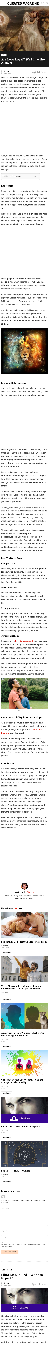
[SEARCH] (42, 3)
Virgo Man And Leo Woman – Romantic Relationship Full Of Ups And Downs (22, 987)
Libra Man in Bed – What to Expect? (20, 1126)
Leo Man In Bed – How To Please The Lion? (24, 941)
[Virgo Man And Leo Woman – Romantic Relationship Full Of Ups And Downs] (24, 969)
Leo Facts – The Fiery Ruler (15, 1170)
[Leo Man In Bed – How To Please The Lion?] (24, 925)
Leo (15, 908)
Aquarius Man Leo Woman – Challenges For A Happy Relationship (22, 1034)
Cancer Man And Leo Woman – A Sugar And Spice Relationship (22, 1081)
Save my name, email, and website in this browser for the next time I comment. (23, 1245)
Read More (7, 952)
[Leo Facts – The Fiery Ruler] (24, 1154)
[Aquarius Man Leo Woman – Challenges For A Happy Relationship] (24, 1016)
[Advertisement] (24, 129)
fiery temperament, (24, 641)
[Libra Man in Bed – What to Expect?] (24, 1110)
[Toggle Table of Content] (34, 176)
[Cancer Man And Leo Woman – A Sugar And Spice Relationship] (24, 1063)
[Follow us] (46, 3)
